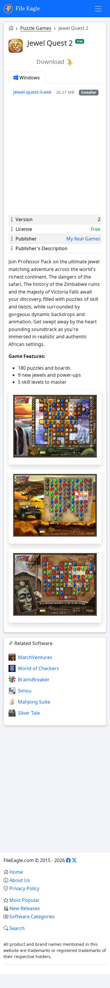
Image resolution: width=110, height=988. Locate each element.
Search (17, 928)
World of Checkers (38, 668)
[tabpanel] (57, 91)
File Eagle (27, 8)
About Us (19, 880)
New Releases (24, 908)
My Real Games (83, 239)
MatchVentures (35, 657)
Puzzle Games (35, 28)
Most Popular (24, 900)
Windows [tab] (29, 77)
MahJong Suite (34, 702)
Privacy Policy (24, 888)
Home (16, 872)
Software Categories (32, 916)
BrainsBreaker (34, 679)
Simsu (24, 690)
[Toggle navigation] (98, 9)
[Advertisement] (55, 155)
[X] (74, 860)
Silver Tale (29, 713)
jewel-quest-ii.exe (32, 92)
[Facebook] (68, 860)
